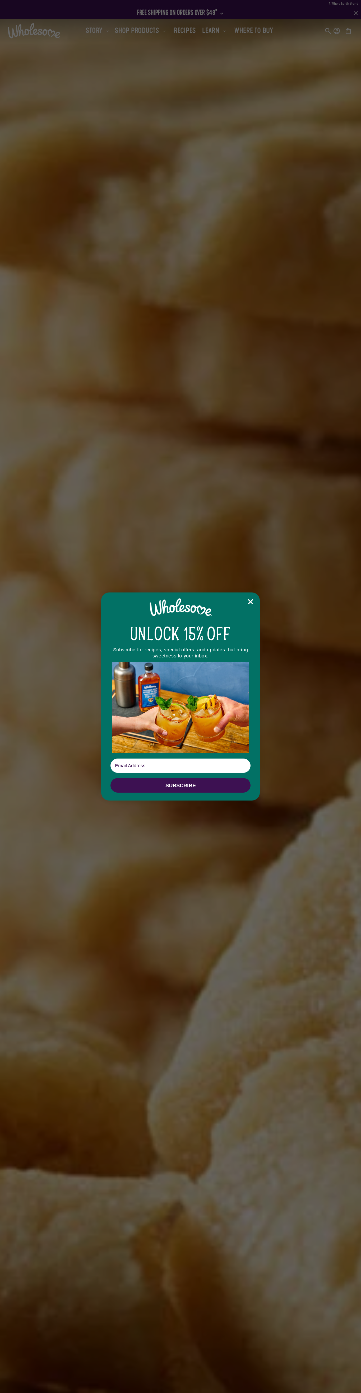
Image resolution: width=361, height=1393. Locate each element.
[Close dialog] (250, 601)
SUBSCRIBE (180, 785)
